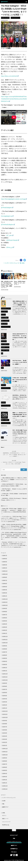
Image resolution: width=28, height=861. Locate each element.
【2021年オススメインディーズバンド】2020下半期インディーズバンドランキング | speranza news (14, 520)
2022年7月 (4, 689)
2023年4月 (4, 661)
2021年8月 (4, 723)
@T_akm (9, 235)
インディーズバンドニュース (15, 17)
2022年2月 (4, 705)
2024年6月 (4, 617)
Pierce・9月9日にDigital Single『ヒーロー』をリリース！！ (19, 283)
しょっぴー (7, 347)
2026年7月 (4, 555)
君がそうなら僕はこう (4, 317)
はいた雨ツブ (3, 350)
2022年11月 (4, 677)
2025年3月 (4, 592)
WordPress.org (5, 824)
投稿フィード (5, 818)
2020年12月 (5, 748)
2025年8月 (4, 577)
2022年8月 (4, 686)
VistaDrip (3, 347)
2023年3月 (4, 664)
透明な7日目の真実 (4, 323)
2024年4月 (4, 624)
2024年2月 (4, 630)
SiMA (8, 344)
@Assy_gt (9, 247)
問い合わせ (14, 851)
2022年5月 (4, 695)
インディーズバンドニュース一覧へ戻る (14, 263)
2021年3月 (4, 739)
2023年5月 (4, 658)
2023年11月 (4, 639)
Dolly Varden (4, 344)
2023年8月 (4, 649)
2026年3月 (4, 564)
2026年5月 (4, 561)
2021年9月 (4, 720)
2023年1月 (4, 670)
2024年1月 (4, 633)
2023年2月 (4, 667)
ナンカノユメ (3, 314)
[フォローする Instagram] (14, 855)
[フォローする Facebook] (17, 855)
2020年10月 (5, 754)
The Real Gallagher (5, 17)
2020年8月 (4, 761)
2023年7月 (4, 652)
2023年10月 (5, 642)
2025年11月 (4, 571)
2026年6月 (4, 558)
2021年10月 (5, 717)
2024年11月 (4, 602)
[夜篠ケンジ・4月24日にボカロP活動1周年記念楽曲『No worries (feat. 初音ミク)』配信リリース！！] (4, 418)
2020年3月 (4, 776)
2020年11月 (4, 751)
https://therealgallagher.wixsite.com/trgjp (13, 199)
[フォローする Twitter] (11, 855)
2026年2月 (4, 568)
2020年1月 (4, 782)
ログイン (4, 815)
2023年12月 (5, 636)
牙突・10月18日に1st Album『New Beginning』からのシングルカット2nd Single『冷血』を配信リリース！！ (7, 284)
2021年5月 (4, 733)
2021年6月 (4, 729)
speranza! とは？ (14, 835)
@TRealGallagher (6, 207)
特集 (2, 353)
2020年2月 (4, 779)
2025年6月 (4, 583)
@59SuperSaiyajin (11, 240)
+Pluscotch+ (3, 308)
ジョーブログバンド (4, 311)
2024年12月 (5, 599)
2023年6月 (4, 655)
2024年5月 (4, 620)
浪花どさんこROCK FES (5, 320)
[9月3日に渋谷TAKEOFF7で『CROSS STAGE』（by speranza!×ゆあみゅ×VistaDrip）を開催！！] (3, 339)
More (2, 447)
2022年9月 (4, 683)
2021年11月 (4, 714)
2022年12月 (5, 673)
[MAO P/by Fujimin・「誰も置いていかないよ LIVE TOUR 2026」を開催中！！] (5, 366)
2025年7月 (4, 580)
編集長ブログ (5, 807)
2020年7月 (4, 764)
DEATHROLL (3, 402)
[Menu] (26, 1)
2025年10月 (5, 574)
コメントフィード (6, 821)
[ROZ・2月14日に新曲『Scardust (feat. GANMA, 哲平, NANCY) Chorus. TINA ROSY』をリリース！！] (4, 435)
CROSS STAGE (3, 341)
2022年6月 (4, 692)
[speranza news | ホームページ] (5, 1)
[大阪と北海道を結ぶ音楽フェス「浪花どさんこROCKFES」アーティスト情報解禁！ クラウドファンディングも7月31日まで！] (3, 306)
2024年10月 (5, 605)
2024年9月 (4, 608)
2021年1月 (4, 745)
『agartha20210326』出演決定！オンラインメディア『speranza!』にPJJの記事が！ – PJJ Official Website (14, 537)
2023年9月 (4, 645)
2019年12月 (5, 786)
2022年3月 (4, 701)
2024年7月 (4, 614)
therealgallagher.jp (6, 216)
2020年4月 (4, 773)
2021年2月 (4, 742)
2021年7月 (4, 726)
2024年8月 (4, 611)
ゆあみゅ (7, 350)
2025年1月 (4, 596)
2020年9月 (4, 758)
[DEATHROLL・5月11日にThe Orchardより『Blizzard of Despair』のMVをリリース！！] (6, 400)
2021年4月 (4, 736)
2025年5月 (4, 586)
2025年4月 (4, 589)
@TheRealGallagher (7, 224)
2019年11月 (4, 789)
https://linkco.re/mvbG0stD (9, 76)
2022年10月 (5, 680)
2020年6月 (4, 767)
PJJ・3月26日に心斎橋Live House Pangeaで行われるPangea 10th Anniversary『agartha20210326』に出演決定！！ (14, 534)
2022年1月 (4, 708)
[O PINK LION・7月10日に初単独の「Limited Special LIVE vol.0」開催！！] (6, 383)
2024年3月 (4, 627)
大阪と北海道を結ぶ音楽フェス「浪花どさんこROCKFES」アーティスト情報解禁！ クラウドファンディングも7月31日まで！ (14, 479)
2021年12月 (5, 711)
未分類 (2, 367)
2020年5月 (4, 770)
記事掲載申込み (14, 848)
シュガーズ (8, 308)
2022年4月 (4, 698)
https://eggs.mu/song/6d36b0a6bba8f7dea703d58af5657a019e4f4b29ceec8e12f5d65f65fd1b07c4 (14, 99)
